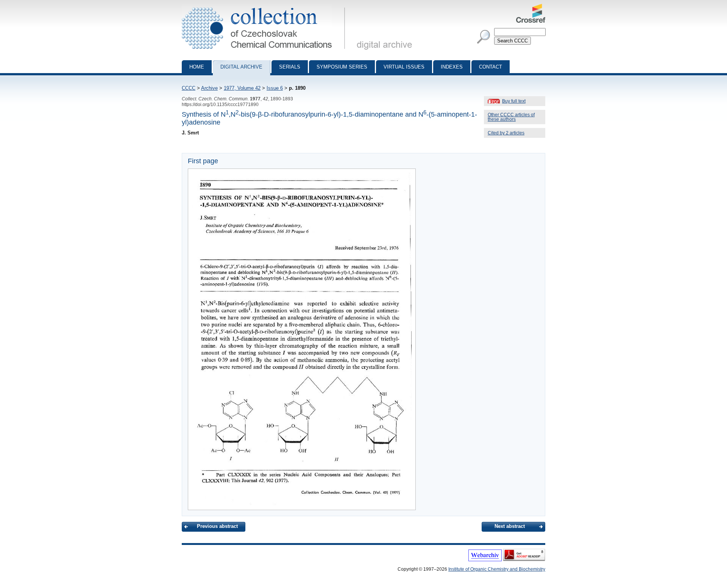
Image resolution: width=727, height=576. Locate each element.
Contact (490, 67)
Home (196, 67)
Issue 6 (275, 88)
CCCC (188, 88)
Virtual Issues (404, 67)
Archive (209, 88)
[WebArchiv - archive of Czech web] (485, 559)
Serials (289, 67)
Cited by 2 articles (506, 133)
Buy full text (514, 101)
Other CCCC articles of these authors (511, 117)
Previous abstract (217, 526)
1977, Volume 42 (242, 88)
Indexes (452, 67)
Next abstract (510, 526)
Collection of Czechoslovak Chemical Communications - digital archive (265, 7)
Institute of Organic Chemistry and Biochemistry (496, 569)
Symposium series (342, 67)
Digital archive (241, 67)
